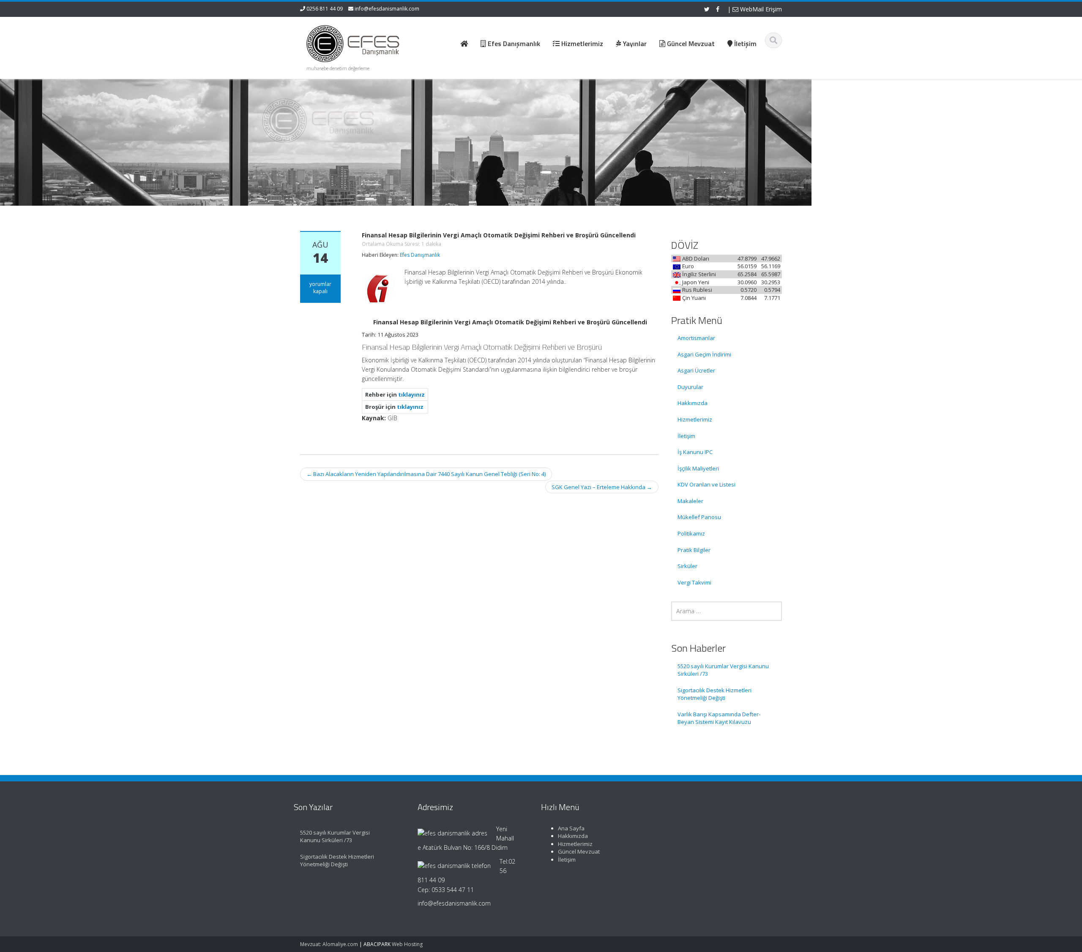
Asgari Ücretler (696, 370)
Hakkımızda (693, 403)
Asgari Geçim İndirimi (704, 354)
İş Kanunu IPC (695, 452)
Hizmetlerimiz (695, 419)
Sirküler (687, 566)
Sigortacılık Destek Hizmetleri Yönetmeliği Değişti (714, 694)
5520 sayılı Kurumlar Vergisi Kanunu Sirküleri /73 (723, 670)
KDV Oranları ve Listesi (706, 484)
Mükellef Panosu (699, 517)
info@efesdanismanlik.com (387, 8)
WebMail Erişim (760, 9)
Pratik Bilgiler (694, 550)
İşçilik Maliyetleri (698, 468)
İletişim (686, 436)
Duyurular (690, 387)
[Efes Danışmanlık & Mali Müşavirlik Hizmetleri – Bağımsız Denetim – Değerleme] (355, 42)
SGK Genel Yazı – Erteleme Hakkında (602, 487)
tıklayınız (411, 394)
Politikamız (691, 533)
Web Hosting (407, 944)
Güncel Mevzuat (579, 851)
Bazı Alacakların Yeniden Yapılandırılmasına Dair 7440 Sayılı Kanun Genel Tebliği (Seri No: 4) (426, 474)
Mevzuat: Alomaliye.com (329, 944)
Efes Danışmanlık (420, 254)
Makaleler (690, 501)
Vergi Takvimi (694, 582)
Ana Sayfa (571, 828)
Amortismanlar (696, 338)
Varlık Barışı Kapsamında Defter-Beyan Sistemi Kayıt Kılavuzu (719, 718)
